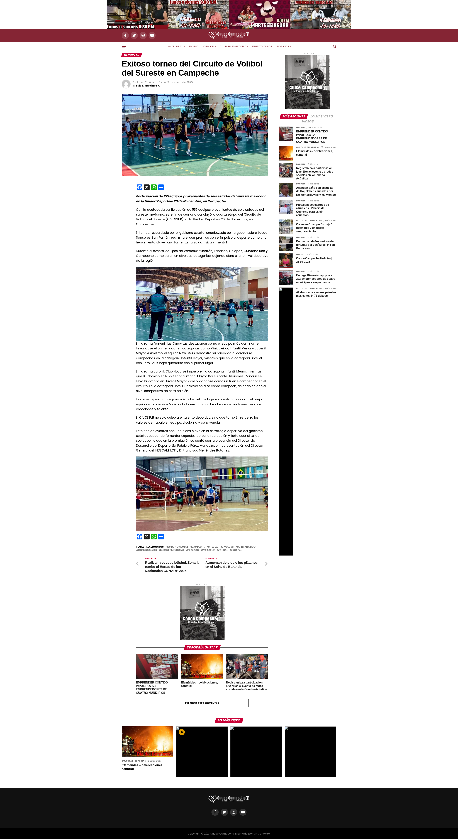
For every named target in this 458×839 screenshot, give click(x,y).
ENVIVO (193, 46)
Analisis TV (175, 46)
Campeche (198, 547)
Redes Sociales (147, 550)
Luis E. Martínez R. (148, 85)
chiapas (213, 547)
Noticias (283, 46)
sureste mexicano (172, 550)
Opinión (208, 46)
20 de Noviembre (178, 547)
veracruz (208, 550)
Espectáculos (262, 46)
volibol (223, 550)
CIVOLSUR (228, 547)
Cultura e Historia (233, 46)
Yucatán (236, 550)
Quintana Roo (246, 547)
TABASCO (193, 550)
